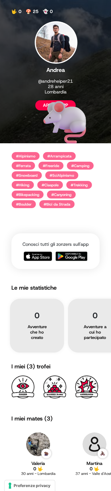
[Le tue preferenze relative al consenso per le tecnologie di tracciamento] (30, 485)
